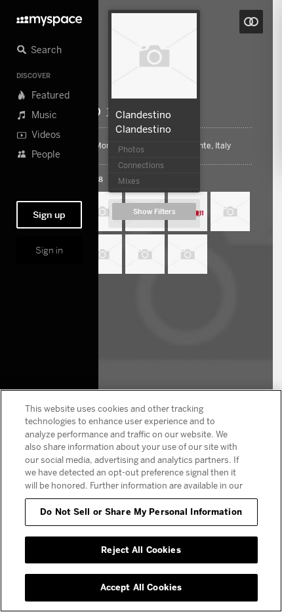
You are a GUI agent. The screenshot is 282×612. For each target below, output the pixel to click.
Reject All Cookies (140, 550)
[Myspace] (49, 17)
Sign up (49, 215)
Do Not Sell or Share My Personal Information (141, 511)
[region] (141, 500)
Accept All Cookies (141, 587)
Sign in (49, 250)
